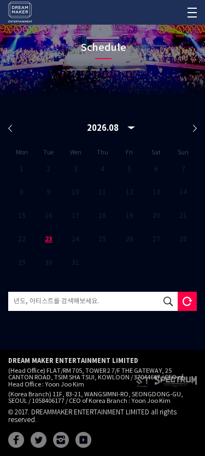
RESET (187, 301)
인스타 (61, 440)
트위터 (38, 440)
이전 (10, 128)
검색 (168, 301)
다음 (195, 128)
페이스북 (16, 440)
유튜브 (83, 440)
